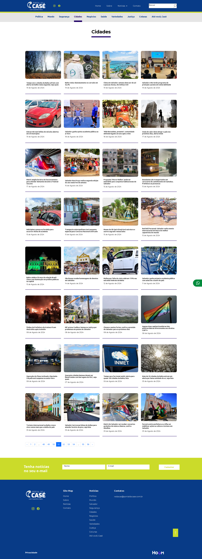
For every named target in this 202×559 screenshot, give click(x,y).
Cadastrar (169, 467)
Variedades (117, 16)
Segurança (64, 16)
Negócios (91, 16)
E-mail (111, 466)
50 (54, 444)
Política (39, 16)
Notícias (122, 6)
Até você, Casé (159, 16)
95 (83, 444)
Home (98, 6)
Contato (137, 6)
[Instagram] (54, 6)
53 (69, 444)
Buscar (152, 5)
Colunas (143, 16)
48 (44, 444)
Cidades (78, 16)
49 (49, 444)
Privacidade (31, 553)
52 (64, 444)
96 (88, 444)
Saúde (104, 16)
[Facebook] (59, 6)
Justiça (131, 16)
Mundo (51, 16)
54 (74, 444)
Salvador (93, 504)
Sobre (109, 6)
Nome (67, 466)
